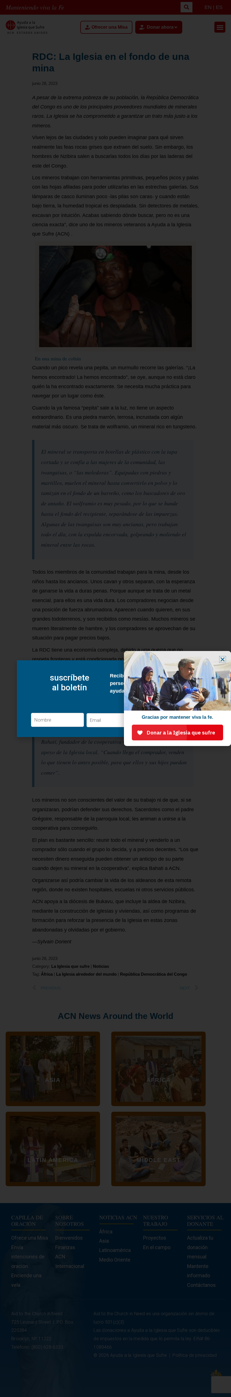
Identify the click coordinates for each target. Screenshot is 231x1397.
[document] (115, 698)
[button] (222, 659)
